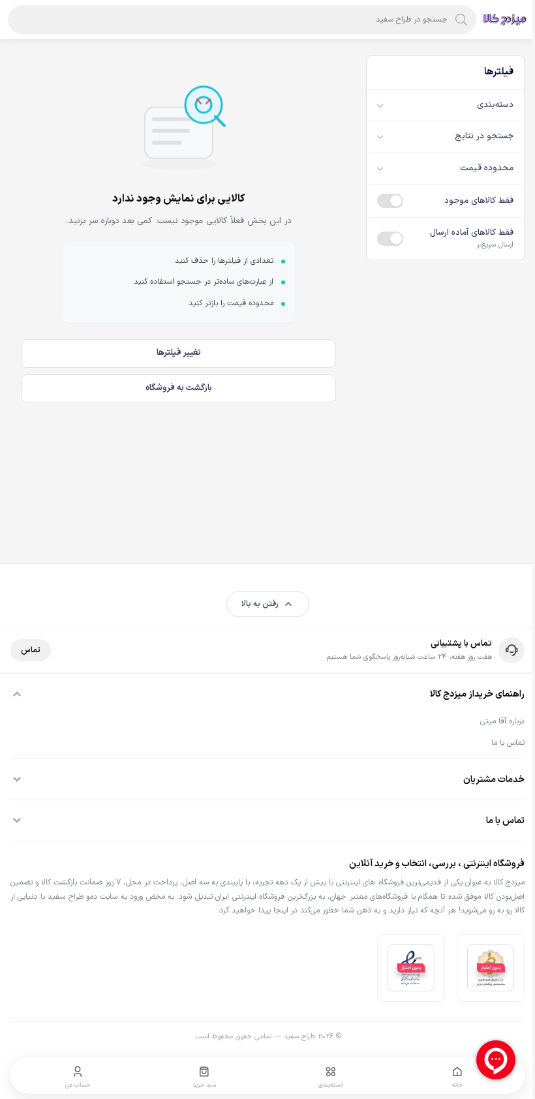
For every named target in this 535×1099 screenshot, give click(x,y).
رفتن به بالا (260, 604)
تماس (30, 650)
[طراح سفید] (505, 19)
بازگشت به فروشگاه (178, 388)
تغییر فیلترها (179, 352)
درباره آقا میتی (502, 721)
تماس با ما (508, 743)
